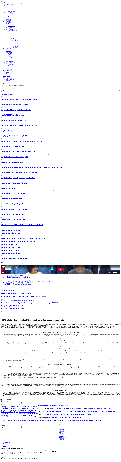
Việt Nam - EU (14, 41)
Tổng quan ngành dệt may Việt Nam (13, 49)
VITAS (4, 9)
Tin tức (4, 14)
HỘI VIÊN (3, 90)
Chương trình (10, 67)
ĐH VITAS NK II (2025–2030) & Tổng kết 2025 (13, 275)
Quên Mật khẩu (10, 4)
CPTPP (12, 38)
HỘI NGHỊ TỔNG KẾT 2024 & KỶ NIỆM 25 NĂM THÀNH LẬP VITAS (18, 276)
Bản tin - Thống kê (7, 48)
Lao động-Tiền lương (12, 24)
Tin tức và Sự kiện (9, 61)
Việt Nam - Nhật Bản (15, 40)
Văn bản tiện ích (6, 21)
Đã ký (9, 37)
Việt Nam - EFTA (14, 46)
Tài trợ (9, 68)
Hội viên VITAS (9, 78)
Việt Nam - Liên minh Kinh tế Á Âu (18, 43)
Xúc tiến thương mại (7, 70)
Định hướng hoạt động (10, 11)
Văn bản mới (8, 22)
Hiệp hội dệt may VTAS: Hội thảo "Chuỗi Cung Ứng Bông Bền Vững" (17, 284)
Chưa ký (10, 44)
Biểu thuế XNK (9, 35)
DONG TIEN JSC (62, 434)
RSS (14, 85)
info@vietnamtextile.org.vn (11, 453)
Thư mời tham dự (11, 65)
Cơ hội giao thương (7, 76)
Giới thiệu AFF (11, 64)
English (6, 5)
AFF (6, 63)
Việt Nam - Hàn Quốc (15, 39)
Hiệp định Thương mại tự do (11, 62)
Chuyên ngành (8, 15)
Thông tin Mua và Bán (10, 74)
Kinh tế (7, 16)
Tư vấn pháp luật (9, 27)
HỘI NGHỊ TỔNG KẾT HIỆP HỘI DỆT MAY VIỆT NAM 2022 (16, 277)
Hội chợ (7, 72)
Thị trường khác (11, 59)
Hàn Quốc (10, 57)
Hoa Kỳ (9, 54)
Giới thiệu (8, 10)
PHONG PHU (62, 437)
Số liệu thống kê (9, 52)
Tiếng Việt (3, 5)
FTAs (7, 36)
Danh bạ (4, 77)
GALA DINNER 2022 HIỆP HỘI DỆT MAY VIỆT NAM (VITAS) (17, 278)
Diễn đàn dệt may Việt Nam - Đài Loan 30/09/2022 (13, 283)
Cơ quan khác (11, 34)
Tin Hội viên (8, 20)
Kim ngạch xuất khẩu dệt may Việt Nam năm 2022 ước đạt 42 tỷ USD (17, 282)
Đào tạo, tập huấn (9, 73)
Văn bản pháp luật (9, 29)
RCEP (12, 45)
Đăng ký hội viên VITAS (11, 80)
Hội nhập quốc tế (6, 60)
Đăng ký (119, 90)
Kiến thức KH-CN (9, 18)
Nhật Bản (10, 56)
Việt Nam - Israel (14, 47)
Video (2, 262)
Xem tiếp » (118, 286)
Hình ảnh (2, 299)
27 (8, 402)
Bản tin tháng (8, 51)
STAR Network (9, 69)
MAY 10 (62, 430)
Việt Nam (10, 53)
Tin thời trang (8, 19)
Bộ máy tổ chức (9, 12)
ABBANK (62, 439)
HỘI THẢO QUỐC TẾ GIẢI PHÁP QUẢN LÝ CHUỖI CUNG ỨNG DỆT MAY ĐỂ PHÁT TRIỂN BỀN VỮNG (26, 281)
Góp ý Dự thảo (9, 23)
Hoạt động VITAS (9, 13)
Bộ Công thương (11, 31)
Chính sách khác (11, 26)
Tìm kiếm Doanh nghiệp (10, 79)
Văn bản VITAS (9, 28)
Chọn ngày (60, 424)
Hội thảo (7, 71)
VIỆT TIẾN (61, 432)
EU (8, 55)
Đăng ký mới (3, 4)
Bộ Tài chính (10, 32)
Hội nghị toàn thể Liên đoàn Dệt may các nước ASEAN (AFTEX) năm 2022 (18, 280)
